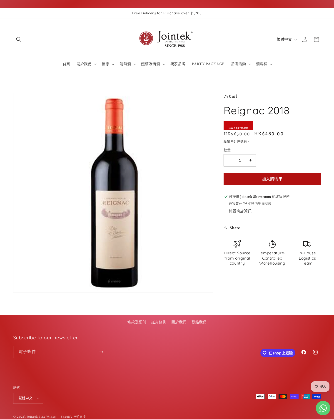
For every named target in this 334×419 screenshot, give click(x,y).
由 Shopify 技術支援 (71, 416)
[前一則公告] (14, 79)
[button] (19, 39)
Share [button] (235, 228)
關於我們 (179, 322)
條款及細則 (136, 322)
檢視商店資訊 (240, 211)
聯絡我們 (199, 322)
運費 (243, 141)
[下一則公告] (320, 79)
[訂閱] (101, 352)
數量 (227, 150)
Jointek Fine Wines (41, 416)
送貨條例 (159, 322)
